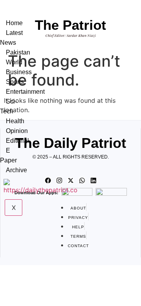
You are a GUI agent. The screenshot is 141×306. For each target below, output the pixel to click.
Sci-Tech (8, 106)
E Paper (8, 155)
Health (15, 121)
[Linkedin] (93, 180)
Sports (15, 81)
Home (14, 23)
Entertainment (25, 91)
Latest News (11, 37)
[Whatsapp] (82, 180)
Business (19, 72)
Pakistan (18, 52)
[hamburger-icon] (19, 15)
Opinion (17, 131)
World (14, 62)
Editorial (17, 140)
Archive (16, 170)
